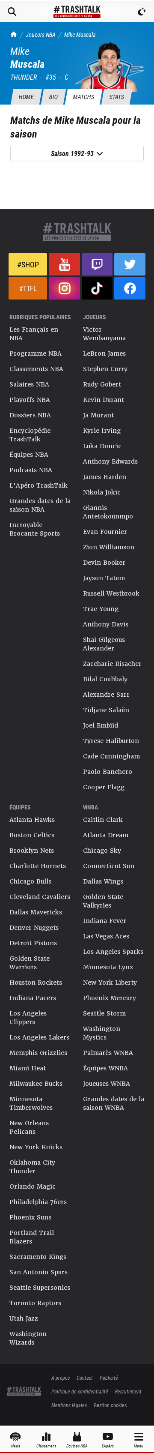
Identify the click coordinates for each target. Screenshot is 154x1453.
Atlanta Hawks (32, 820)
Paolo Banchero (107, 772)
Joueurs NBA (41, 34)
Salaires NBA (29, 384)
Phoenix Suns (30, 1217)
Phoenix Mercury (109, 998)
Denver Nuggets (34, 928)
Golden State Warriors (29, 963)
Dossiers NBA (30, 415)
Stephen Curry (105, 369)
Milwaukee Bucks (35, 1084)
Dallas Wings (103, 881)
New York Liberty (110, 982)
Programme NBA (35, 353)
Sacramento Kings (37, 1257)
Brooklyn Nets (31, 850)
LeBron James (104, 353)
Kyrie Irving (102, 430)
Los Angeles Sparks (113, 952)
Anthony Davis (105, 624)
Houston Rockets (35, 982)
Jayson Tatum (104, 578)
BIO (53, 97)
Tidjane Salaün (106, 710)
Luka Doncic (102, 446)
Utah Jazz (23, 1318)
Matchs (83, 97)
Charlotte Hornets (37, 866)
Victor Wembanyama (104, 334)
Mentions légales (69, 1405)
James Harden (104, 477)
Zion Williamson (108, 547)
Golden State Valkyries (103, 901)
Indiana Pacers (32, 998)
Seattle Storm (104, 1013)
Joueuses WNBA (106, 1084)
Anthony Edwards (110, 461)
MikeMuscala (80, 34)
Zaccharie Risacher (112, 664)
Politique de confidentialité (79, 1391)
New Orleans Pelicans (29, 1127)
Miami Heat (27, 1068)
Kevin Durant (103, 400)
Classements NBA (36, 369)
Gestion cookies (110, 1405)
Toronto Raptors (35, 1303)
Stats (116, 97)
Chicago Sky (102, 850)
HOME (26, 97)
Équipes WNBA (105, 1068)
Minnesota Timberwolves (31, 1103)
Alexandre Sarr (106, 694)
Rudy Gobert (102, 384)
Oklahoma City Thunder (32, 1167)
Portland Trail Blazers (31, 1237)
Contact (85, 1377)
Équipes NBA (28, 454)
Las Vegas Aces (106, 936)
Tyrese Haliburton (111, 741)
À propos (60, 1377)
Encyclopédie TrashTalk (29, 435)
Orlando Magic (32, 1186)
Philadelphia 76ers (38, 1202)
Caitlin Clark (103, 820)
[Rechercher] (12, 11)
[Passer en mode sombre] (142, 11)
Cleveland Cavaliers (39, 897)
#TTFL (28, 288)
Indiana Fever (104, 921)
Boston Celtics (31, 835)
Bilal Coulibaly (105, 679)
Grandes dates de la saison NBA (40, 505)
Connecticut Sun (108, 866)
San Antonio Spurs (38, 1272)
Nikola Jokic (102, 492)
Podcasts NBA (30, 470)
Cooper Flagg (103, 787)
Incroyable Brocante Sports (34, 529)
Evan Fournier (105, 532)
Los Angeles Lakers (39, 1037)
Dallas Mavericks (35, 912)
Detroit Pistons (33, 943)
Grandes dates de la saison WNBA (113, 1103)
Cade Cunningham (111, 756)
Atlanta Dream (105, 835)
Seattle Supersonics (39, 1287)
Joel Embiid (100, 725)
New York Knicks (35, 1147)
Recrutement (128, 1391)
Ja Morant (98, 415)
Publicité (109, 1377)
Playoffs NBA (29, 400)
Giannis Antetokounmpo (108, 512)
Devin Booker (104, 562)
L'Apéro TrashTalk (38, 485)
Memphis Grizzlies (38, 1053)
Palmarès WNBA (108, 1053)
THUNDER (23, 76)
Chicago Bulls (30, 881)
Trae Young (100, 609)
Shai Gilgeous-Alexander (106, 644)
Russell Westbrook (111, 593)
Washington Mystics (101, 1033)
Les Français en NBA (33, 334)
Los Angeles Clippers (28, 1018)
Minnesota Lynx (108, 967)
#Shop (28, 264)
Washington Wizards (28, 1338)
